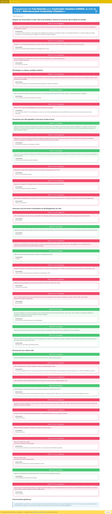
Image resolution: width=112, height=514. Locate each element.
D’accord (108, 512)
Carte (18, 1)
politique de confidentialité (39, 512)
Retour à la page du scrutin (18, 16)
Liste (14, 1)
